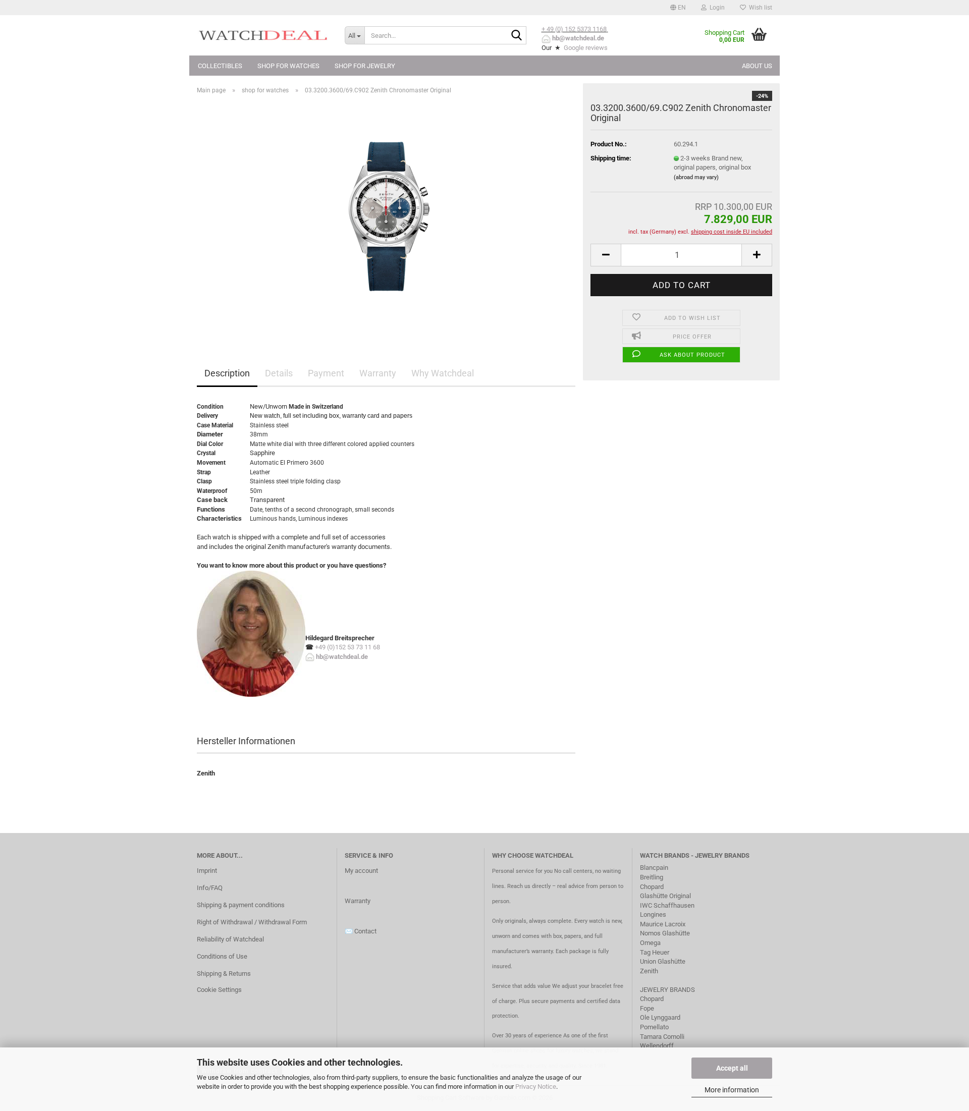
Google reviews (586, 47)
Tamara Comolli (662, 1036)
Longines (653, 914)
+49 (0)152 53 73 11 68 (347, 647)
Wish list (759, 7)
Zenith (649, 971)
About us (757, 66)
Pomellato (654, 1027)
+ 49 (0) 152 (559, 29)
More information (732, 1090)
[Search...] (516, 36)
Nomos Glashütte (665, 933)
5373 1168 (592, 29)
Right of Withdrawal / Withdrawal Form (252, 922)
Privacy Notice (535, 1086)
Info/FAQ (210, 888)
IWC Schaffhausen (667, 905)
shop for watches (288, 66)
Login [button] (716, 7)
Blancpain (654, 867)
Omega (650, 943)
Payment (326, 373)
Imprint (207, 870)
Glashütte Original (665, 896)
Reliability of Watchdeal (230, 939)
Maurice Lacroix (662, 924)
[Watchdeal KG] (263, 35)
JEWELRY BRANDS (668, 989)
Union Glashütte (662, 961)
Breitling (651, 877)
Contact (365, 931)
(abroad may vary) (696, 177)
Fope (647, 1008)
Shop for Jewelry (365, 66)
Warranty (377, 373)
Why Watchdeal (442, 373)
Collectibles (220, 66)
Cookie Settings (219, 989)
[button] (678, 7)
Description (227, 373)
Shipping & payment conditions (241, 905)
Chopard (652, 887)
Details (279, 373)
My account (361, 870)
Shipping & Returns (224, 973)
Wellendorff (657, 1045)
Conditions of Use (222, 956)
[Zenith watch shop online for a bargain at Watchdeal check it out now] (386, 215)
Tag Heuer (654, 952)
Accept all (732, 1068)
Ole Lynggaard (660, 1017)
